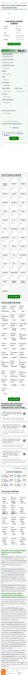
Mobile (4, 71)
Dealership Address (7, 99)
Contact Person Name (8, 65)
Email (3, 76)
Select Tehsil (18, 88)
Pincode (4, 94)
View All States (14, 399)
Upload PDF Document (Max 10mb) (12, 123)
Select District (6, 88)
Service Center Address (9, 110)
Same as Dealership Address (11, 121)
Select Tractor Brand (8, 59)
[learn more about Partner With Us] (25, 671)
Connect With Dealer (14, 44)
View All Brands (14, 296)
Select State (5, 82)
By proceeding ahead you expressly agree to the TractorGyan (13, 133)
